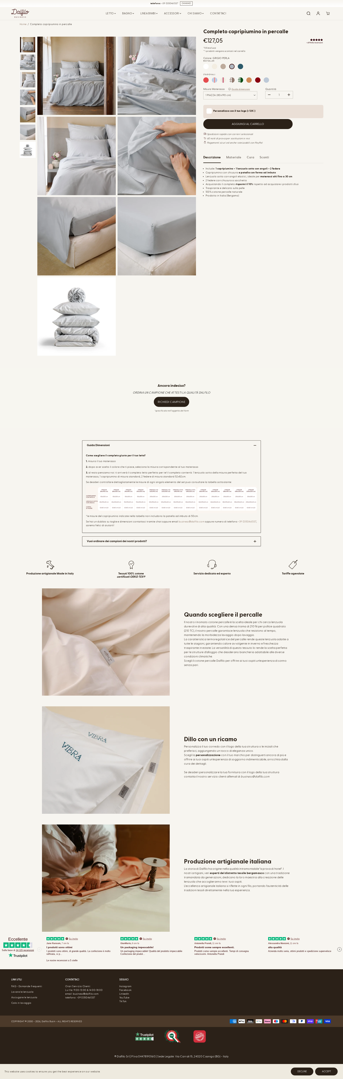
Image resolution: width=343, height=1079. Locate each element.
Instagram (125, 986)
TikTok (123, 1001)
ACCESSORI (172, 13)
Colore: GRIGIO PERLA (216, 58)
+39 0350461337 (247, 521)
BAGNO (127, 13)
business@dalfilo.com (192, 521)
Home (23, 24)
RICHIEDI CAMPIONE (171, 402)
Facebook (125, 990)
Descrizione (212, 157)
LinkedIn (124, 993)
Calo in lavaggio (21, 1002)
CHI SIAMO (195, 13)
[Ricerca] (308, 13)
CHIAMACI (186, 3)
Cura (250, 157)
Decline (302, 1071)
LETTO (110, 13)
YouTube (124, 997)
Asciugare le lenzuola (24, 997)
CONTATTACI (218, 13)
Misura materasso (214, 89)
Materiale (233, 157)
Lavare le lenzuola (22, 991)
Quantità (270, 89)
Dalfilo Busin (48, 1021)
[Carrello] (328, 13)
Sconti (264, 157)
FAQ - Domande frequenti (26, 986)
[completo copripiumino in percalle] (76, 76)
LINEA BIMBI (148, 13)
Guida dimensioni (241, 89)
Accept (326, 1071)
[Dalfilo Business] (20, 13)
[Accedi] (318, 13)
